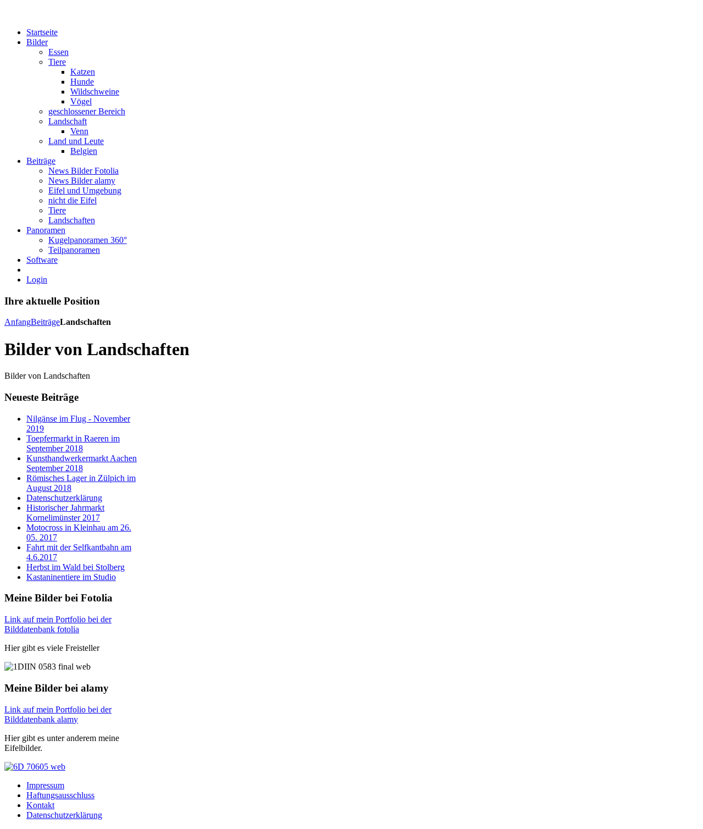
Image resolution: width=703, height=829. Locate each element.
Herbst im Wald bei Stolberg (75, 567)
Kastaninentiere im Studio (71, 577)
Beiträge (45, 322)
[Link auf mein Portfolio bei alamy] (34, 766)
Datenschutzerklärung (64, 497)
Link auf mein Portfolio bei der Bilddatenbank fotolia (57, 624)
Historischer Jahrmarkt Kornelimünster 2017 (65, 512)
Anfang (17, 322)
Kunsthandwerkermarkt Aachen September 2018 (81, 463)
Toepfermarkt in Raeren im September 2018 (73, 443)
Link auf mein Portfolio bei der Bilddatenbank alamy (57, 714)
